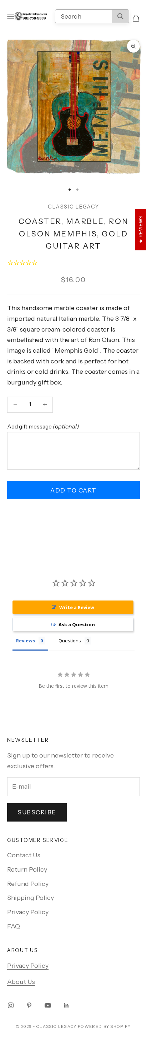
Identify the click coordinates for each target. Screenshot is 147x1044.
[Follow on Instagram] (10, 1005)
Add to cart (73, 490)
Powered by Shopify (104, 1026)
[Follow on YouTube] (47, 1005)
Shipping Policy (30, 898)
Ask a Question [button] (77, 624)
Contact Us (23, 855)
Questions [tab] (70, 640)
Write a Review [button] (76, 607)
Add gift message (43, 426)
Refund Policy (28, 884)
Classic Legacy (73, 207)
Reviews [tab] (25, 640)
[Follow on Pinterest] (29, 1005)
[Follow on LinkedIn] (66, 1005)
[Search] (120, 16)
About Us (21, 982)
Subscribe (36, 812)
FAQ (13, 926)
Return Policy (27, 869)
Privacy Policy (28, 912)
